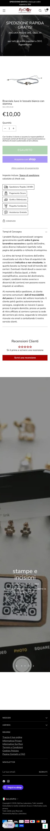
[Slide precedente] (17, 666)
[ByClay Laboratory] (25, 10)
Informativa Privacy (12, 740)
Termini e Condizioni (12, 747)
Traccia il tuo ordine (12, 737)
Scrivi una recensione (25, 357)
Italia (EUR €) (11, 799)
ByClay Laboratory (24, 803)
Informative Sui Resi (12, 744)
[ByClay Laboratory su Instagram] (8, 782)
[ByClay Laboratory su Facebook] (4, 782)
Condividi (11, 221)
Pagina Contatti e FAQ (13, 754)
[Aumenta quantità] (13, 128)
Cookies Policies (10, 750)
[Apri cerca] (40, 10)
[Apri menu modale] (4, 10)
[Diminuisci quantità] (5, 128)
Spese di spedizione (29, 175)
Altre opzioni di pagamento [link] (25, 168)
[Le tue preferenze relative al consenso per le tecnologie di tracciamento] (45, 826)
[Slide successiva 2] (25, 666)
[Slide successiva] (33, 666)
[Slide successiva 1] (21, 666)
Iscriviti (43, 772)
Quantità (6, 122)
